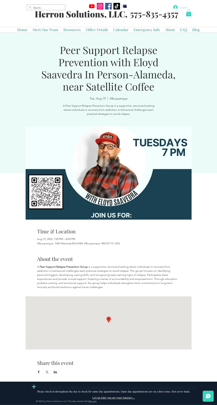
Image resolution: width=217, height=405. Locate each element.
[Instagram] (100, 6)
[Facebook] (108, 6)
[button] (189, 12)
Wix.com (92, 401)
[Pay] (124, 6)
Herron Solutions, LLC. (81, 14)
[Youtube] (91, 6)
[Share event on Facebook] (38, 372)
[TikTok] (116, 6)
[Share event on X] (47, 372)
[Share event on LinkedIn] (55, 372)
